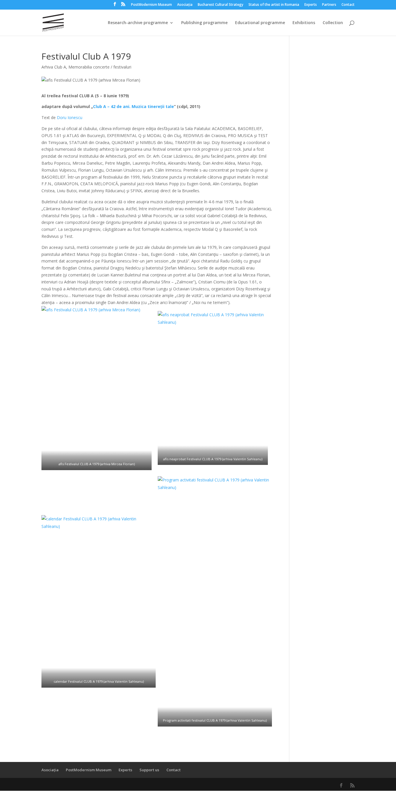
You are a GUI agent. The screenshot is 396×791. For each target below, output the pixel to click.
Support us (149, 769)
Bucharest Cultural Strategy (220, 5)
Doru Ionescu (69, 117)
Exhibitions (304, 23)
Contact (348, 5)
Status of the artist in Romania (273, 5)
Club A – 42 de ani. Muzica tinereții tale (133, 106)
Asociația (184, 5)
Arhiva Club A (53, 67)
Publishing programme (204, 23)
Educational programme (260, 23)
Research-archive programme (138, 23)
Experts (310, 5)
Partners (329, 5)
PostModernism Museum (151, 5)
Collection (333, 23)
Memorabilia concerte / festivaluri (99, 67)
